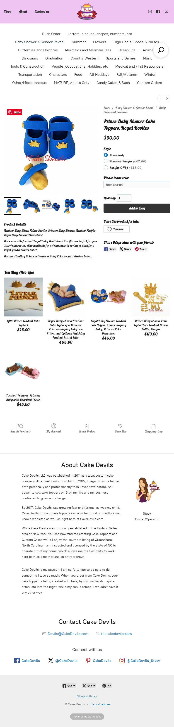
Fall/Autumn (126, 74)
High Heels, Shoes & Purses (136, 42)
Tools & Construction (27, 66)
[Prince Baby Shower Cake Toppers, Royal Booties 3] (70, 206)
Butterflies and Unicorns (38, 50)
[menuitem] (160, 98)
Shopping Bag (154, 431)
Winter (150, 74)
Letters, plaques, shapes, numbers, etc (100, 34)
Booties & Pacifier (127, 161)
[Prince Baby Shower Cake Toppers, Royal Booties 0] (12, 206)
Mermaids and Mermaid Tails (88, 50)
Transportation (30, 74)
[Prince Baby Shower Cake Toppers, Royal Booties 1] (31, 206)
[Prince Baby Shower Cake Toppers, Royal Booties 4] (89, 206)
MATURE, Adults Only (71, 83)
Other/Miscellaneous (29, 83)
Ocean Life (126, 50)
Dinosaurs (30, 58)
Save (17, 112)
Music (147, 58)
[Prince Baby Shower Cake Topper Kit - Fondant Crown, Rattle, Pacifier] (150, 297)
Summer (79, 42)
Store (7, 11)
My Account (53, 431)
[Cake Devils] (87, 11)
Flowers (99, 42)
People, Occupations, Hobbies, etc (80, 66)
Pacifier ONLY (126, 168)
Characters (58, 74)
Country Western (84, 58)
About (23, 11)
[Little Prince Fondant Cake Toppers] (23, 297)
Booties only (116, 155)
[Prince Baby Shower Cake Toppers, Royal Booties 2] (51, 206)
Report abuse (100, 704)
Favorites (120, 431)
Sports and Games (121, 58)
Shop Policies (87, 696)
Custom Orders (149, 83)
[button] (116, 229)
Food (78, 74)
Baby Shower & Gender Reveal (40, 42)
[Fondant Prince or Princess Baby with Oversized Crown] (23, 371)
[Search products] (161, 50)
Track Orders (87, 431)
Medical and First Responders (139, 66)
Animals (149, 50)
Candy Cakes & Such (113, 83)
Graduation (54, 58)
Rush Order (51, 34)
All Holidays (99, 74)
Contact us (41, 11)
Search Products (20, 431)
